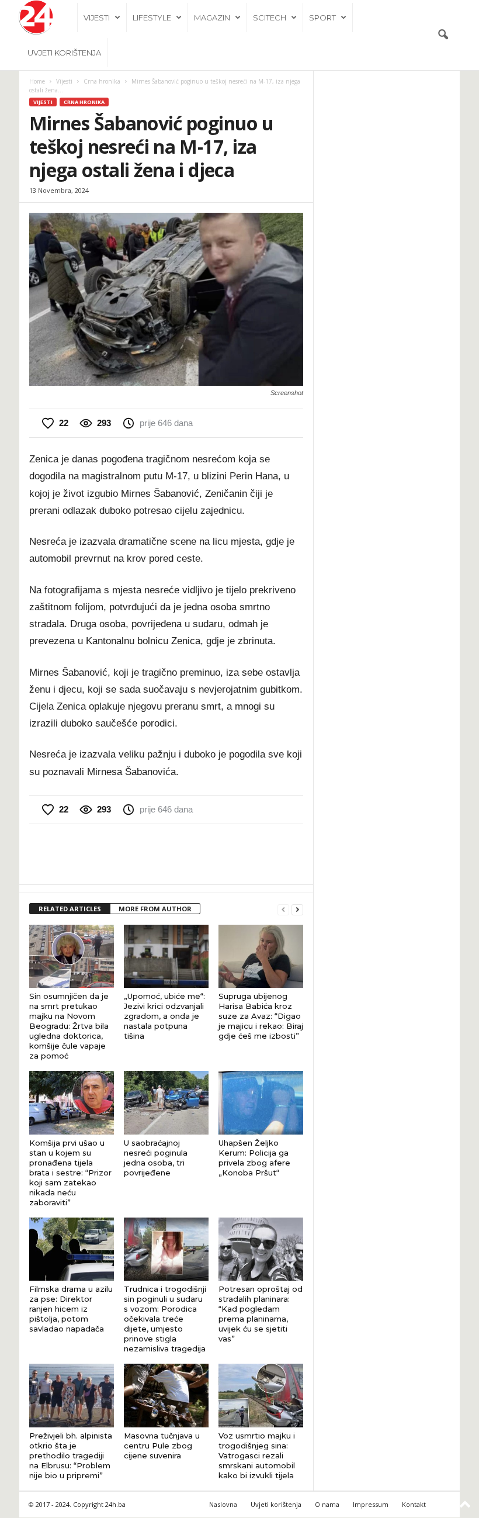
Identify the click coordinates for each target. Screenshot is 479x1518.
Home (37, 81)
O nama (327, 1504)
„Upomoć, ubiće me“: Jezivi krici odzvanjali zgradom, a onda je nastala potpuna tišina (164, 1015)
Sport (322, 17)
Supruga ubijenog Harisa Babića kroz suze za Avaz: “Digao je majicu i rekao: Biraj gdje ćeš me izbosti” (260, 1015)
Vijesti (97, 17)
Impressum (370, 1504)
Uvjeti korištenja (64, 52)
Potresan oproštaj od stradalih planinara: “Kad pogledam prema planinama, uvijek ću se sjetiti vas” (260, 1313)
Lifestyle (152, 17)
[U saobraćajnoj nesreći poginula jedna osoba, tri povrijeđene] (166, 1102)
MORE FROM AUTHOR (155, 908)
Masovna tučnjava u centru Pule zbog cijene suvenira (162, 1445)
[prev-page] (283, 909)
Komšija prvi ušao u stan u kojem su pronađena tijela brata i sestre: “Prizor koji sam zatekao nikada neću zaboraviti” (70, 1172)
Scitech (269, 17)
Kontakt (414, 1504)
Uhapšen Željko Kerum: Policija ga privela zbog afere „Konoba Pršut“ (254, 1157)
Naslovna (223, 1504)
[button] (443, 35)
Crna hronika (102, 81)
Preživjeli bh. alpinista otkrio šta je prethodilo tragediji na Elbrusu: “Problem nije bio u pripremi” (70, 1455)
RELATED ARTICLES (70, 908)
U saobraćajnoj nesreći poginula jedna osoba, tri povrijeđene (156, 1157)
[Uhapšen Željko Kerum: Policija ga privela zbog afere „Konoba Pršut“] (260, 1102)
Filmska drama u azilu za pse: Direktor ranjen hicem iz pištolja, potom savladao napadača (71, 1308)
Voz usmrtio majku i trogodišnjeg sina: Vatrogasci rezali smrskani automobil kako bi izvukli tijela (256, 1455)
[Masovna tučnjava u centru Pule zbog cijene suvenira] (166, 1395)
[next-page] (297, 909)
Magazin (212, 17)
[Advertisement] (166, 854)
